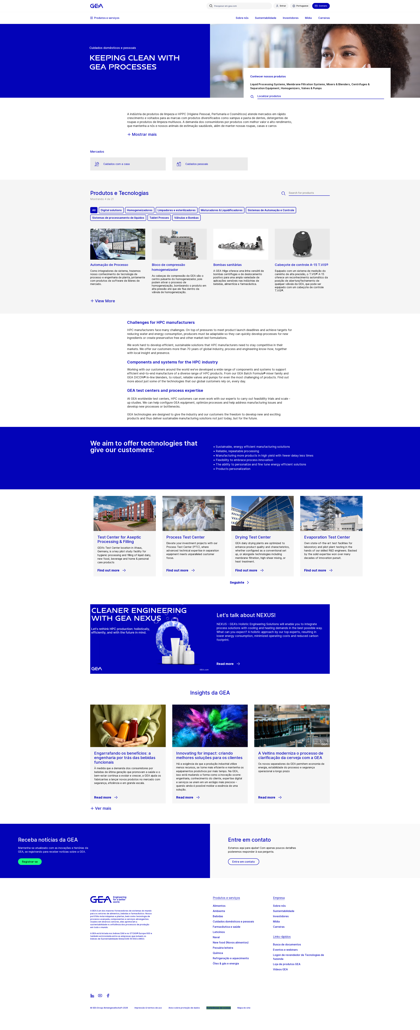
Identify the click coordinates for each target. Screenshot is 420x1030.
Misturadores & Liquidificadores (221, 210)
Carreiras (278, 926)
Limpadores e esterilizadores (177, 210)
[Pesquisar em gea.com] (211, 6)
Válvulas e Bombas (186, 217)
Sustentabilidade (283, 911)
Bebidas (218, 916)
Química (218, 953)
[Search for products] (285, 193)
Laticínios (219, 932)
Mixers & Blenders (338, 84)
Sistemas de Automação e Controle (271, 210)
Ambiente (219, 911)
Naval (216, 937)
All (93, 210)
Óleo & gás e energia (226, 963)
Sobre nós (279, 905)
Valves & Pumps (311, 88)
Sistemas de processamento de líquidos (118, 217)
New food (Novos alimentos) (231, 942)
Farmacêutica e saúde (226, 926)
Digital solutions (111, 210)
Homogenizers (290, 88)
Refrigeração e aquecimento (231, 958)
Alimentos (219, 905)
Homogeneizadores (139, 210)
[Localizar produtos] (253, 97)
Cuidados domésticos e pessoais (233, 921)
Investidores (281, 916)
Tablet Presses (159, 217)
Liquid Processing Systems (267, 84)
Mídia (276, 921)
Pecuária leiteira (223, 947)
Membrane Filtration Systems (306, 84)
